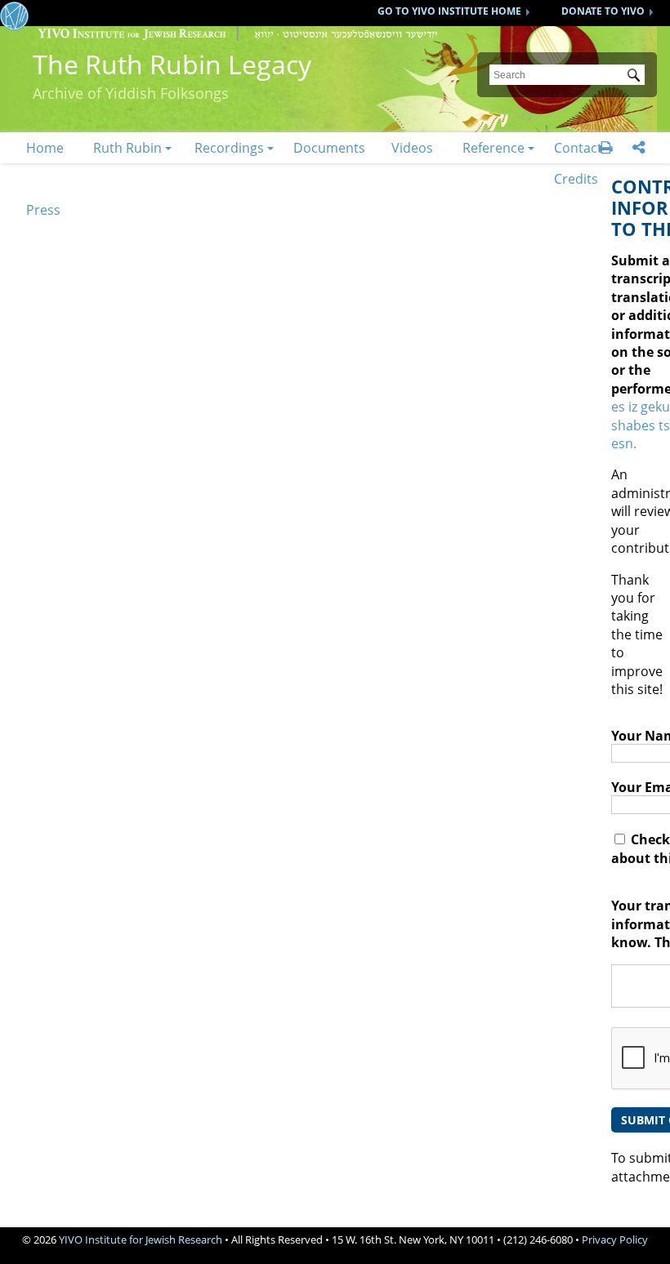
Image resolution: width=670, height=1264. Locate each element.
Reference (493, 148)
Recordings (229, 148)
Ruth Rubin (127, 148)
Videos (412, 148)
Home (45, 148)
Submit (636, 77)
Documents (329, 148)
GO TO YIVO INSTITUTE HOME (449, 11)
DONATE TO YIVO (603, 11)
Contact (578, 148)
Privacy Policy (615, 1239)
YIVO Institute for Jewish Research (140, 1239)
